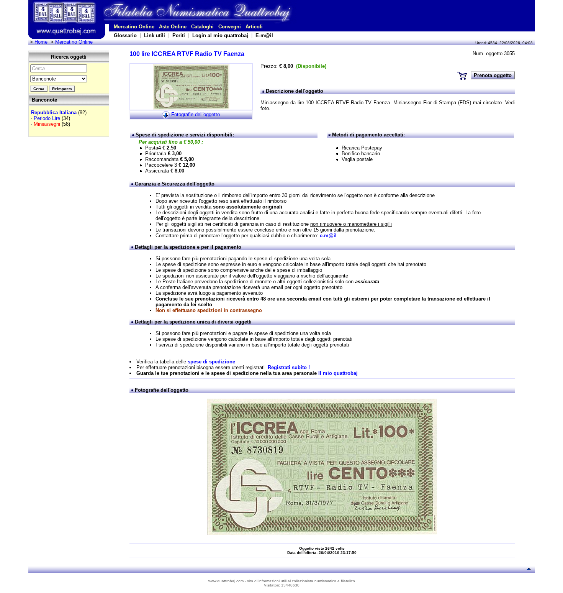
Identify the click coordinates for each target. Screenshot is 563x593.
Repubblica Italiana (54, 112)
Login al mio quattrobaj (220, 35)
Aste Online (173, 27)
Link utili (154, 35)
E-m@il (264, 35)
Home (40, 42)
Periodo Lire (47, 118)
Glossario (125, 35)
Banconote (44, 100)
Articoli (254, 27)
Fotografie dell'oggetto (195, 114)
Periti (178, 35)
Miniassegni (47, 124)
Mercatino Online (134, 27)
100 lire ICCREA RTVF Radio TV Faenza (186, 54)
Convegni (229, 27)
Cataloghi (202, 27)
